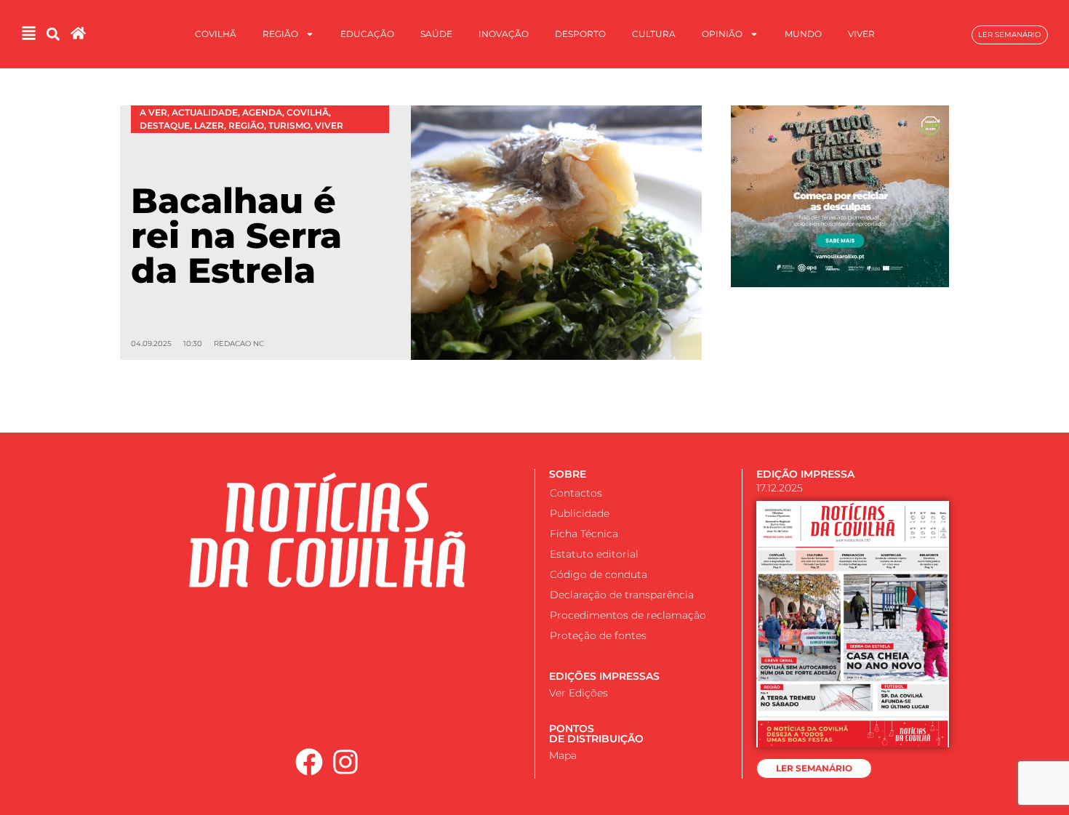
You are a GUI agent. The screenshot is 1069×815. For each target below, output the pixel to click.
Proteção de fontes (598, 635)
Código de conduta (598, 574)
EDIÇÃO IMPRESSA (805, 474)
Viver (861, 33)
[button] (53, 35)
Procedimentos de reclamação (628, 615)
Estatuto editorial (594, 554)
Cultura (654, 33)
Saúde (436, 33)
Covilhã (215, 33)
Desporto (580, 33)
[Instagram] (346, 762)
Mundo (803, 33)
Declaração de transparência (622, 594)
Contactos (576, 492)
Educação (367, 33)
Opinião (722, 33)
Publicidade (579, 513)
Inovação (504, 33)
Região (280, 33)
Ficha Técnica (584, 533)
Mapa (563, 755)
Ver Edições (578, 692)
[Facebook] (309, 762)
